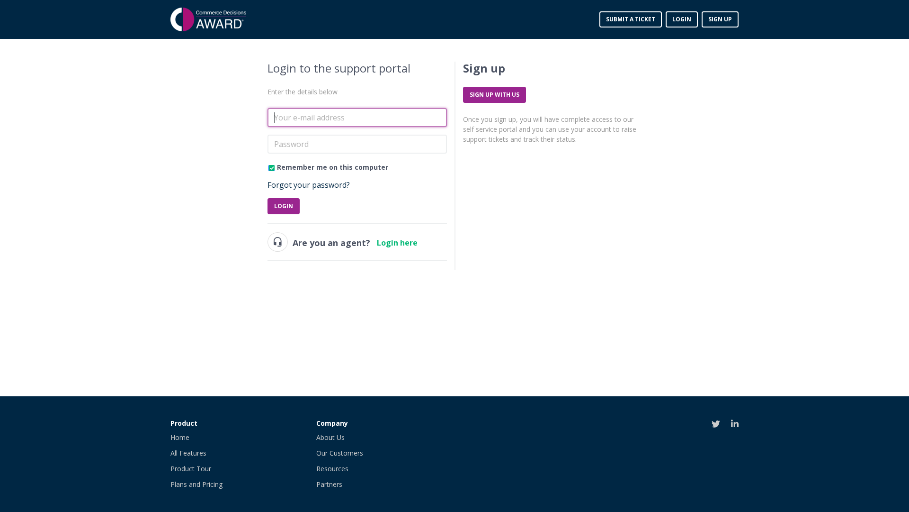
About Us (330, 437)
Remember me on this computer (332, 167)
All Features (188, 452)
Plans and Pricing (196, 484)
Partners (329, 484)
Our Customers (339, 452)
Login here (397, 243)
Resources (332, 468)
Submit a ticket (630, 19)
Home (179, 437)
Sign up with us (494, 95)
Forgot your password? (308, 185)
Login (283, 206)
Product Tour (190, 468)
